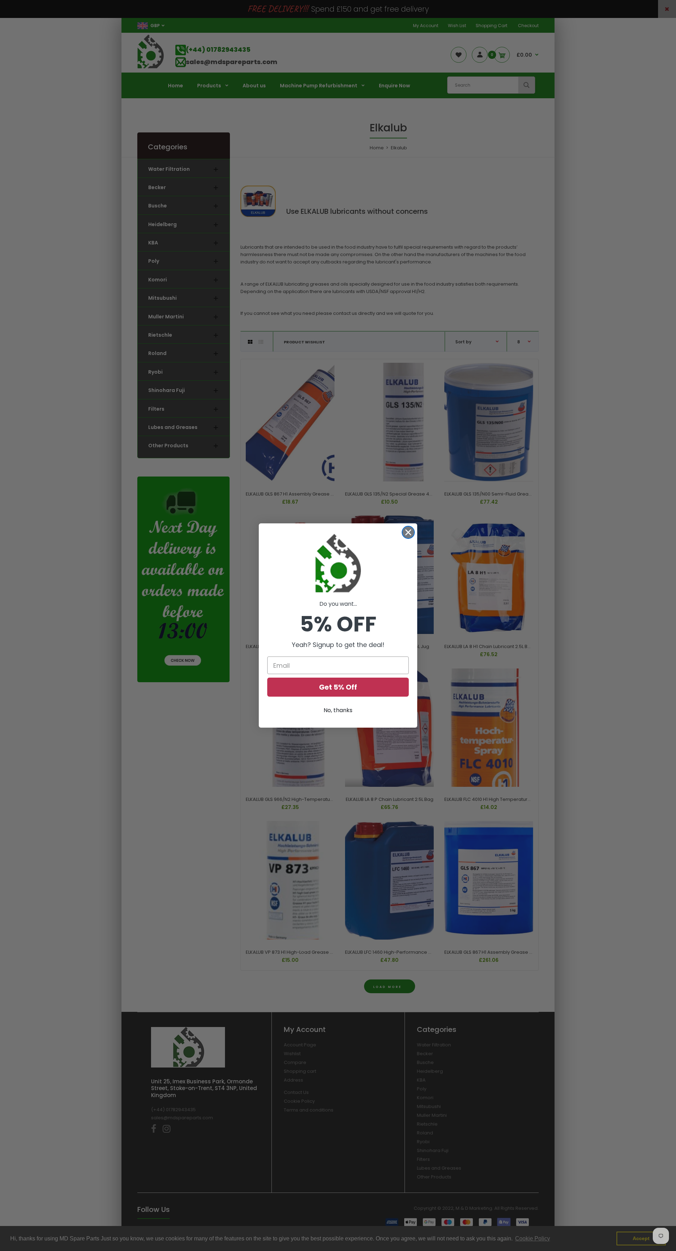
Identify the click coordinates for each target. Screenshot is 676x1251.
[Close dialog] (408, 532)
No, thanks (338, 710)
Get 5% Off (338, 687)
